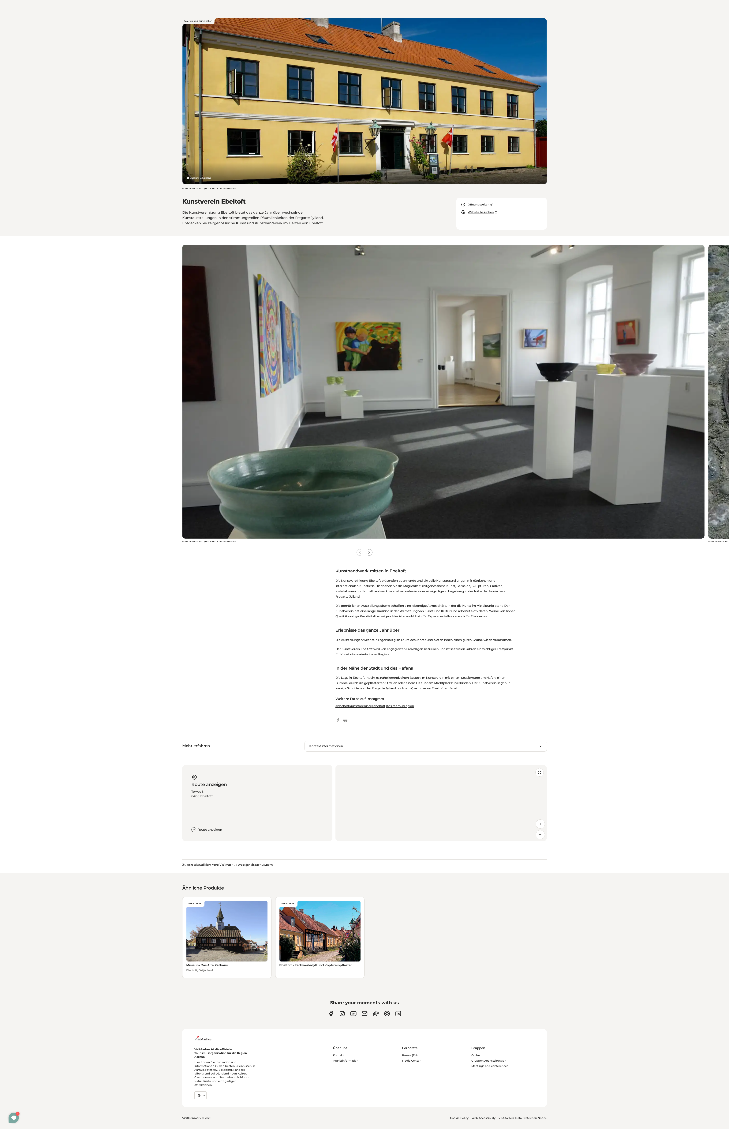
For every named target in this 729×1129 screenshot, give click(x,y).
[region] (441, 803)
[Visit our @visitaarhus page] (375, 1013)
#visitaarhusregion (400, 706)
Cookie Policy (459, 1118)
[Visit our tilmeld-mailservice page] (364, 1013)
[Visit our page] (342, 1013)
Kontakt (338, 1055)
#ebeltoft (378, 706)
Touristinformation (345, 1060)
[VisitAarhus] (206, 1038)
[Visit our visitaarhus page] (331, 1013)
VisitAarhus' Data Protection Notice (523, 1118)
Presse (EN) (410, 1055)
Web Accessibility (483, 1118)
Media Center (411, 1060)
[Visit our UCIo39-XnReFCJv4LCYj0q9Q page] (353, 1013)
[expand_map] (539, 772)
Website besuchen (481, 212)
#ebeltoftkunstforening (353, 706)
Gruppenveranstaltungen (488, 1060)
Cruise (475, 1055)
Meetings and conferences (489, 1066)
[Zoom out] (540, 834)
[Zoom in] (540, 824)
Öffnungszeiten (478, 204)
